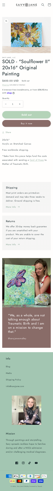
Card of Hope (37, 160)
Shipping (5, 85)
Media (9, 373)
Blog (8, 366)
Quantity (5, 98)
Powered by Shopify (35, 486)
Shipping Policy (13, 379)
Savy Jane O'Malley (23, 486)
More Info (11, 207)
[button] (3, 5)
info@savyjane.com (15, 386)
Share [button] (8, 132)
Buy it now (26, 123)
